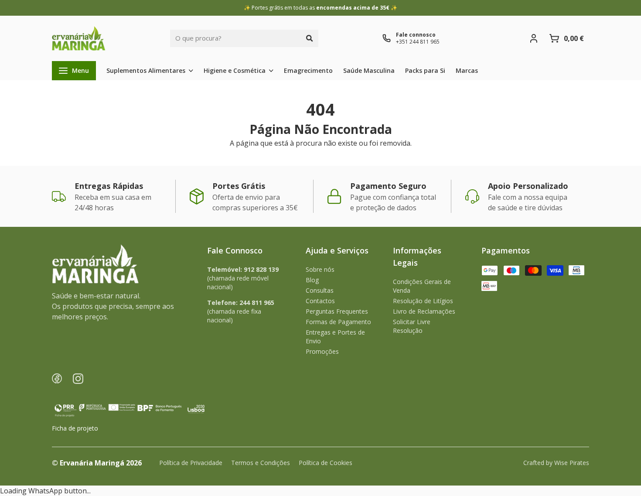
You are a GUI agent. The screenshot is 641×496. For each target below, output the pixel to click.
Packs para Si (425, 70)
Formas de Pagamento (338, 322)
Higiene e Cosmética (235, 70)
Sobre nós (320, 269)
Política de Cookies (325, 462)
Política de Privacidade (190, 462)
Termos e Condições (260, 462)
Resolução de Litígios (423, 301)
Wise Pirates (571, 462)
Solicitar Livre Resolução (411, 326)
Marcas (467, 70)
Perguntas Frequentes (337, 311)
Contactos (320, 301)
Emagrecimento (308, 70)
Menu (80, 70)
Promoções (322, 351)
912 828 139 (261, 269)
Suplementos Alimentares (145, 70)
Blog (312, 280)
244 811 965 (256, 302)
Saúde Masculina (369, 70)
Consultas (320, 290)
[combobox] (235, 38)
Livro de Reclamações (424, 311)
